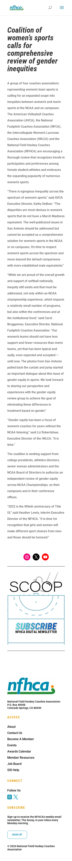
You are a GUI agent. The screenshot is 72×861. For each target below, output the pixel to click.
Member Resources (20, 757)
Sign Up (17, 834)
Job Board (14, 764)
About (11, 727)
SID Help (13, 770)
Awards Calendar (19, 751)
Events (12, 745)
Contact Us (14, 733)
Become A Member (20, 739)
